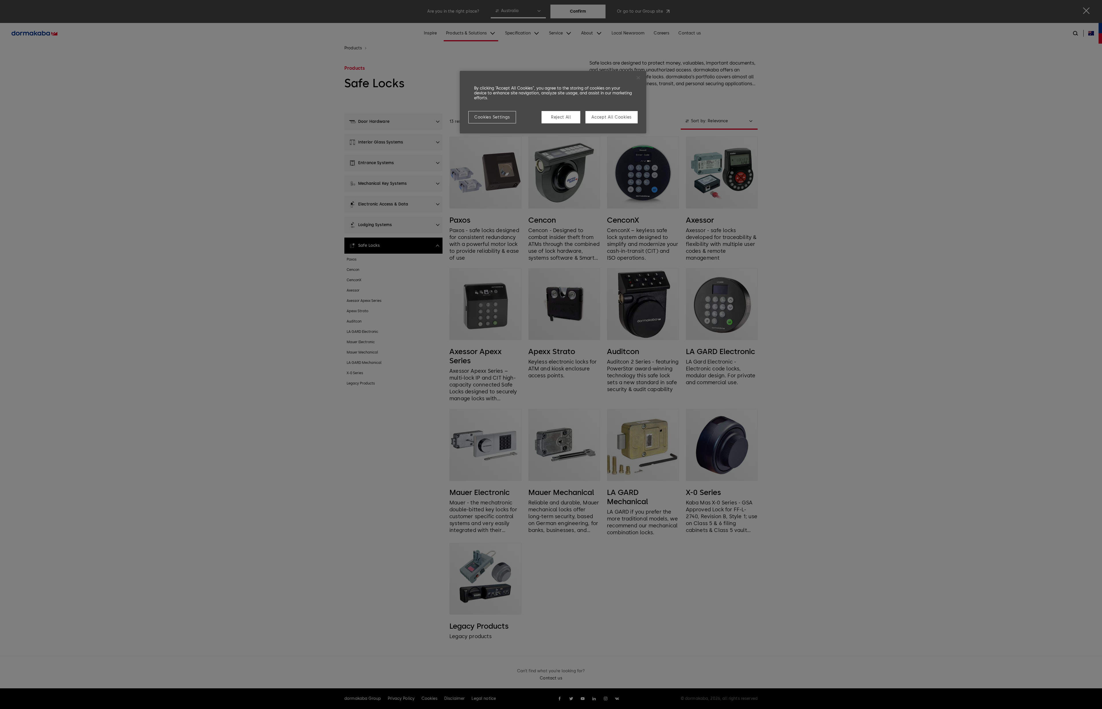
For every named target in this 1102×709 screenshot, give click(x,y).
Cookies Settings (492, 117)
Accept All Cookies (611, 117)
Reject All (561, 117)
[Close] (638, 77)
